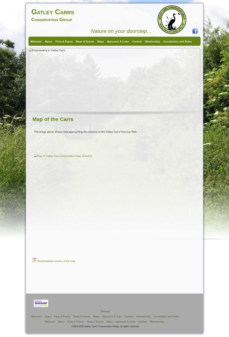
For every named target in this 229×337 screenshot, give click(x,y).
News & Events (85, 41)
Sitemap (105, 311)
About (48, 41)
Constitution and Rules (177, 41)
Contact (137, 41)
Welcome (36, 41)
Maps (100, 41)
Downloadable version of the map (56, 261)
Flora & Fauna (64, 41)
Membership (152, 41)
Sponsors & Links (118, 41)
